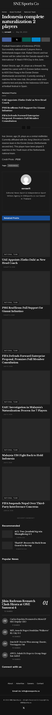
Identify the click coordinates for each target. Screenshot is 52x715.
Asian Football (15, 12)
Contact (40, 683)
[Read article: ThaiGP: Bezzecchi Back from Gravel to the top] (7, 545)
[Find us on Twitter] (24, 708)
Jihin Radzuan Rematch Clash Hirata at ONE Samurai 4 (18, 604)
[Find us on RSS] (30, 708)
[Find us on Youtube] (27, 708)
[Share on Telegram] (36, 40)
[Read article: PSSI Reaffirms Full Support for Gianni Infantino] (26, 288)
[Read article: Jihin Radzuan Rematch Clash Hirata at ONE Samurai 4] (26, 580)
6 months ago (21, 549)
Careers (30, 683)
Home (4, 12)
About (10, 683)
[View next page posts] (29, 127)
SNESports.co (25, 703)
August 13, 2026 (9, 267)
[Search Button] (49, 4)
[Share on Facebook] (6, 40)
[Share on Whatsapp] (26, 40)
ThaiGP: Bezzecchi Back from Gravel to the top (30, 544)
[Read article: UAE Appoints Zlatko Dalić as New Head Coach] (26, 240)
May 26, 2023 (21, 32)
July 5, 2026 (7, 462)
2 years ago (20, 537)
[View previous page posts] (24, 127)
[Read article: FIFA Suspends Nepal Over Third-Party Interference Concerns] (26, 483)
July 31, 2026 (8, 366)
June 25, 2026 (8, 510)
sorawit (8, 32)
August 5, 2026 (9, 315)
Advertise (20, 683)
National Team (30, 12)
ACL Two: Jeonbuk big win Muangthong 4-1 (28, 532)
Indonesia (13, 165)
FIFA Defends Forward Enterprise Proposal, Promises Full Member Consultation (20, 118)
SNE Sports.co (15, 700)
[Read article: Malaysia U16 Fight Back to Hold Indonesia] (26, 435)
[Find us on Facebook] (20, 708)
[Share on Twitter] (16, 40)
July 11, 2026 (7, 414)
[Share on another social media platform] (45, 40)
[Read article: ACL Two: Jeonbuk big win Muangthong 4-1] (7, 534)
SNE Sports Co (26, 4)
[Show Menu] (3, 4)
